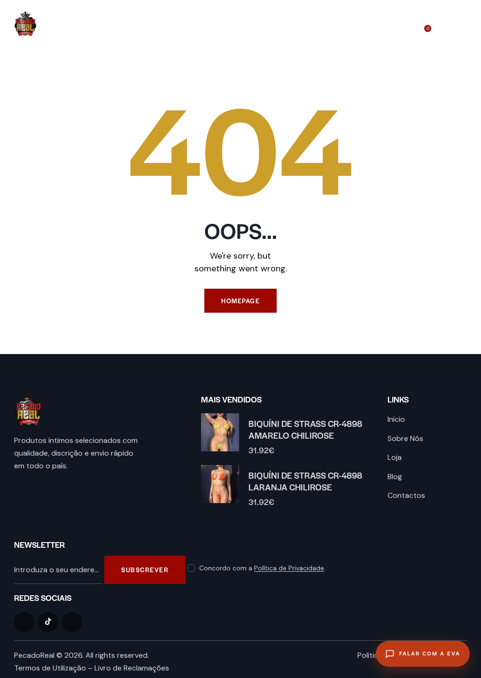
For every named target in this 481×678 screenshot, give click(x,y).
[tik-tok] (48, 622)
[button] (464, 23)
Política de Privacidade (289, 568)
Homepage (240, 300)
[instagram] (72, 622)
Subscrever (145, 569)
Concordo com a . (262, 568)
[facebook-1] (24, 622)
